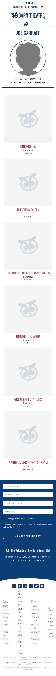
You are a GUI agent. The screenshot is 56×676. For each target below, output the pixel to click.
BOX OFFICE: (18, 7)
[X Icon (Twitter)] (22, 3)
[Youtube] (29, 3)
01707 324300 (31, 7)
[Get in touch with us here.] (31, 586)
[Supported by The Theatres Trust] (35, 622)
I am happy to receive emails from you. (20, 519)
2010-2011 (28, 216)
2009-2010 (28, 343)
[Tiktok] (32, 3)
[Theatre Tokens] (50, 623)
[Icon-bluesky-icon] (35, 3)
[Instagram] (26, 3)
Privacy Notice (16, 527)
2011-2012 (28, 153)
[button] (30, 24)
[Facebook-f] (19, 3)
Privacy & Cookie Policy (12, 668)
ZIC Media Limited (28, 670)
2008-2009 (28, 469)
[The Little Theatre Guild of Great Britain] (20, 622)
